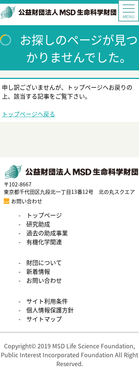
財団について (44, 262)
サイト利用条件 (47, 300)
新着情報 (38, 271)
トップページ (44, 214)
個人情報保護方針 (50, 309)
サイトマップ (44, 318)
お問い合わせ (44, 280)
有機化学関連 (44, 241)
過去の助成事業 (47, 232)
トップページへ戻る (28, 113)
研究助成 (38, 223)
